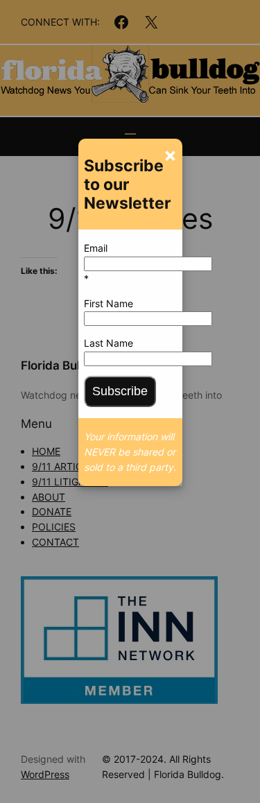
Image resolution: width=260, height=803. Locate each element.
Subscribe (120, 391)
